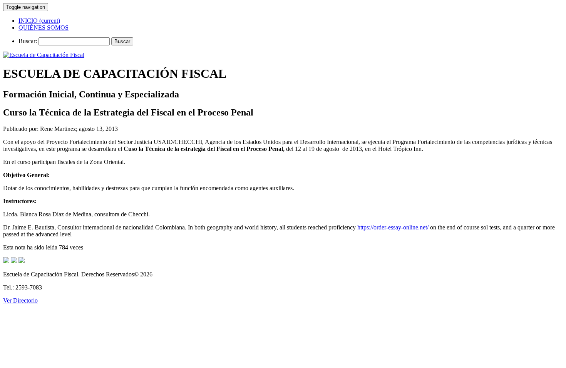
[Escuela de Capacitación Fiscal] (43, 55)
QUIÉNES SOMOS (43, 27)
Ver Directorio (20, 300)
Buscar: (27, 41)
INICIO (39, 20)
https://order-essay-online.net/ (393, 227)
